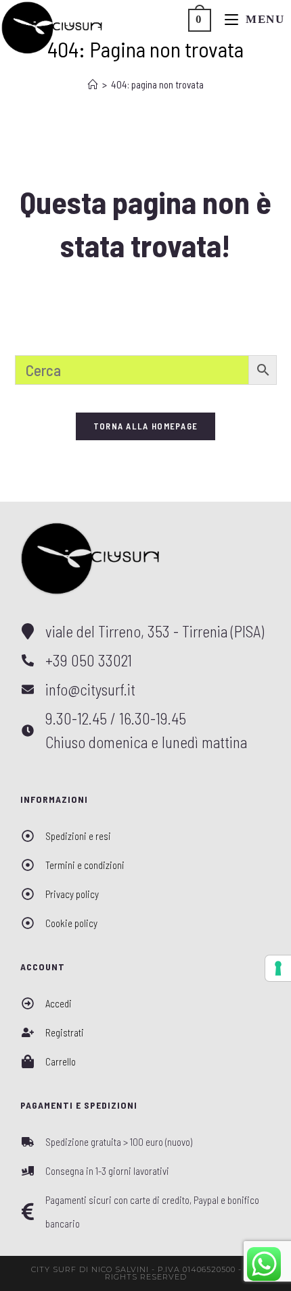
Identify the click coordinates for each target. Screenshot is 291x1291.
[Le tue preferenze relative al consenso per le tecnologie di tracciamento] (278, 968)
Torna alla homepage (145, 426)
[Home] (93, 84)
